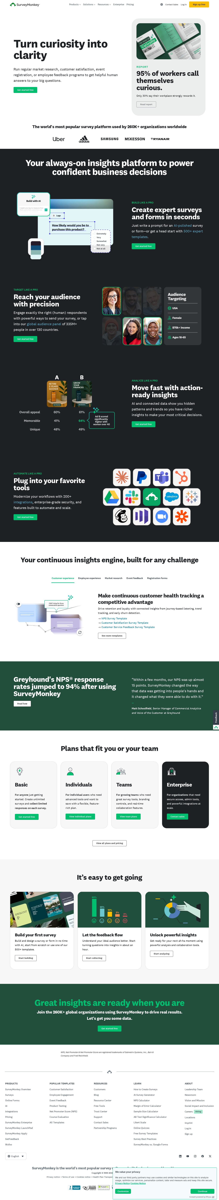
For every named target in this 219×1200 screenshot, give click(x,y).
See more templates (112, 635)
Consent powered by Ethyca (200, 1197)
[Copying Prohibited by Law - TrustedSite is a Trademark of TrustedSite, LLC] (104, 1189)
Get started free (25, 89)
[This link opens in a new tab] (180, 1156)
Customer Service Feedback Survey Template (128, 627)
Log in (184, 4)
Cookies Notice (138, 1183)
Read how (22, 703)
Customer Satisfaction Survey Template (124, 622)
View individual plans (80, 816)
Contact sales (177, 816)
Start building (26, 958)
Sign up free (199, 4)
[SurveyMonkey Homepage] (25, 4)
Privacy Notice (122, 1183)
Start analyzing (161, 953)
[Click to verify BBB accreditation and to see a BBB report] (74, 1189)
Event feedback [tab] (134, 578)
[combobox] (15, 1156)
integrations (23, 502)
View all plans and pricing (109, 843)
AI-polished (183, 225)
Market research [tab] (113, 578)
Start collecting (94, 958)
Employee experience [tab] (89, 578)
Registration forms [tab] (157, 578)
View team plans (128, 816)
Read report (146, 104)
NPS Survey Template (114, 618)
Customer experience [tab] (63, 578)
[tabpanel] (109, 615)
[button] (215, 720)
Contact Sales (171, 4)
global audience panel (44, 324)
